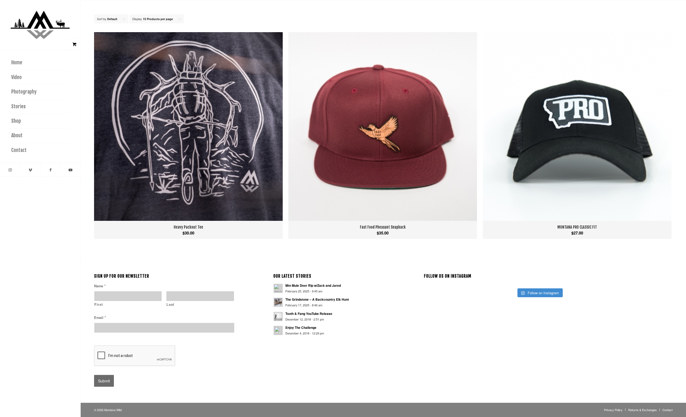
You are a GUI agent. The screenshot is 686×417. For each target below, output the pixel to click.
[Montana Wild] (40, 25)
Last (170, 304)
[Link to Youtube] (70, 170)
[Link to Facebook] (50, 170)
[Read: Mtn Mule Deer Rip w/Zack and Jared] (278, 288)
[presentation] (135, 355)
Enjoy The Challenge (300, 327)
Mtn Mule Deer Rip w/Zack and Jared (313, 285)
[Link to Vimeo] (30, 170)
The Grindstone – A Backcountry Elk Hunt (317, 299)
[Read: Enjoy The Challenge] (278, 330)
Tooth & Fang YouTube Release (308, 313)
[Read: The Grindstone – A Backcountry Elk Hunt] (278, 302)
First (98, 304)
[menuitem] (40, 62)
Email (100, 317)
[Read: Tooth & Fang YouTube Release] (278, 316)
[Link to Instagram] (10, 170)
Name (100, 286)
